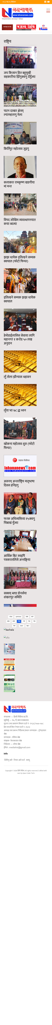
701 (24, 621)
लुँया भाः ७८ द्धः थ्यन (15, 410)
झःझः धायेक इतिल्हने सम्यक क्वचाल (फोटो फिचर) (19, 259)
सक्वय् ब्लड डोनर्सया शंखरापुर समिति (15, 595)
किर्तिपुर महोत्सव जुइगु (16, 149)
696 (27, 617)
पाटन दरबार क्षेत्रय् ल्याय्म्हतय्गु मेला (14, 113)
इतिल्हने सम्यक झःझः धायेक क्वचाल (19, 299)
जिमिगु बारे (8, 760)
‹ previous (18, 617)
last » (28, 626)
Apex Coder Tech (28, 773)
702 (29, 621)
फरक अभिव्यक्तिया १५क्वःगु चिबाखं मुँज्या (19, 520)
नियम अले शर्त (19, 760)
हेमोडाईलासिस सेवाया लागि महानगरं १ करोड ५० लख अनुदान (19, 339)
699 (14, 621)
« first (10, 617)
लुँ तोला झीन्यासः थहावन (17, 377)
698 (8, 621)
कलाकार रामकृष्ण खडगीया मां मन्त (19, 184)
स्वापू (28, 760)
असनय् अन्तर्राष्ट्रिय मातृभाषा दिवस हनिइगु (19, 483)
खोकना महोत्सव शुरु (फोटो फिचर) (19, 446)
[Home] (17, 12)
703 (34, 621)
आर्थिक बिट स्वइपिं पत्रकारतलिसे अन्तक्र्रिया (17, 558)
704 (14, 626)
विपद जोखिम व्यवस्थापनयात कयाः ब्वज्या (20, 222)
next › (21, 626)
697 (32, 617)
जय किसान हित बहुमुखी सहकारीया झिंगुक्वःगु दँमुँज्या (19, 75)
